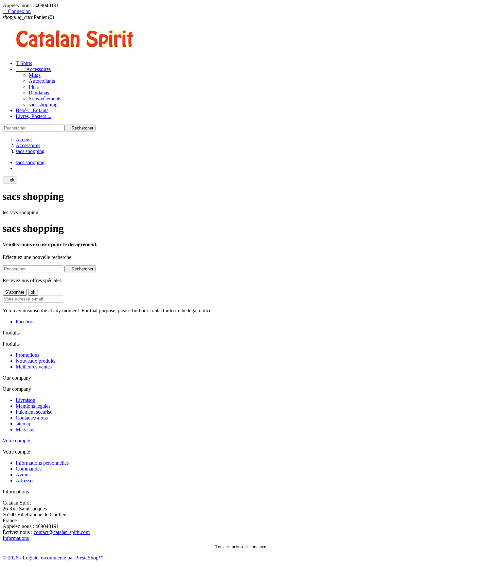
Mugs (35, 75)
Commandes (29, 469)
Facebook (26, 321)
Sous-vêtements (45, 98)
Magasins (25, 429)
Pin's (34, 87)
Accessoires (33, 69)
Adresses (25, 480)
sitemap (23, 423)
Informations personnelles (42, 463)
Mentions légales (33, 406)
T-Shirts (24, 63)
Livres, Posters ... (33, 116)
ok (9, 180)
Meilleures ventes (34, 366)
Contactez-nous (32, 417)
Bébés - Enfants (32, 110)
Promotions (27, 355)
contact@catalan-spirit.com (62, 532)
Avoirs (22, 474)
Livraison (25, 400)
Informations (16, 538)
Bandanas (39, 92)
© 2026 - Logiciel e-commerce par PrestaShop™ (53, 557)
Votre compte (16, 440)
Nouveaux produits (35, 361)
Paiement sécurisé (34, 412)
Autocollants (42, 81)
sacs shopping (43, 104)
